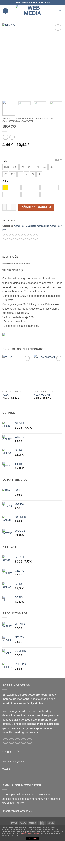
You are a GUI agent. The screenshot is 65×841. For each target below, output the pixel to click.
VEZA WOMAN (42, 395)
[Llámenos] (23, 741)
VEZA (5, 395)
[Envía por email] (23, 237)
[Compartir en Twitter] (17, 237)
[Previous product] (12, 137)
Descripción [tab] (10, 257)
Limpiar (58, 160)
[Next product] (5, 137)
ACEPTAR (32, 839)
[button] (5, 11)
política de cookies (30, 833)
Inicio (6, 118)
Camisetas (47, 118)
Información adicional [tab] (16, 263)
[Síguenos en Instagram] (11, 741)
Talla (4, 161)
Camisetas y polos (25, 118)
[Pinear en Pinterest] (29, 237)
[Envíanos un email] (17, 741)
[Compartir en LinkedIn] (35, 237)
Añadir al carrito (36, 207)
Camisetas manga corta (17, 121)
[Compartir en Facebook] (11, 237)
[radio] (6, 167)
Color (5, 181)
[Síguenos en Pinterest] (29, 741)
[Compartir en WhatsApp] (5, 237)
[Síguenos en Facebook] (5, 741)
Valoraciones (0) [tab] (13, 270)
